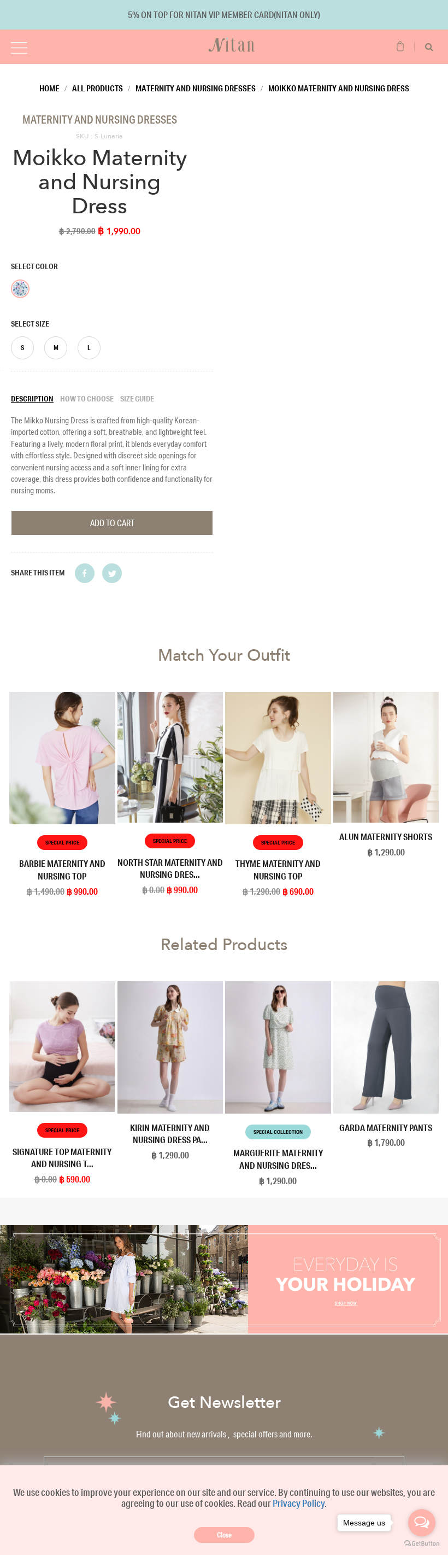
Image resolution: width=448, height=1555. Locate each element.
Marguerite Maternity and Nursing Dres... (278, 1159)
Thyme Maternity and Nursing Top (278, 870)
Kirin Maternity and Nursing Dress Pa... (170, 1134)
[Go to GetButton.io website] (421, 1543)
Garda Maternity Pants (385, 1127)
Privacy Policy (299, 1503)
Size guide (137, 399)
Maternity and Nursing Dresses (195, 88)
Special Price (62, 842)
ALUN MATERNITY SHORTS (385, 836)
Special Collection (278, 1132)
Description (32, 399)
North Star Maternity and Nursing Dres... (170, 869)
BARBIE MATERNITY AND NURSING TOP (62, 870)
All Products (97, 88)
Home (49, 88)
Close (224, 1535)
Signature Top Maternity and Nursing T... (62, 1158)
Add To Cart (112, 522)
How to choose (87, 399)
